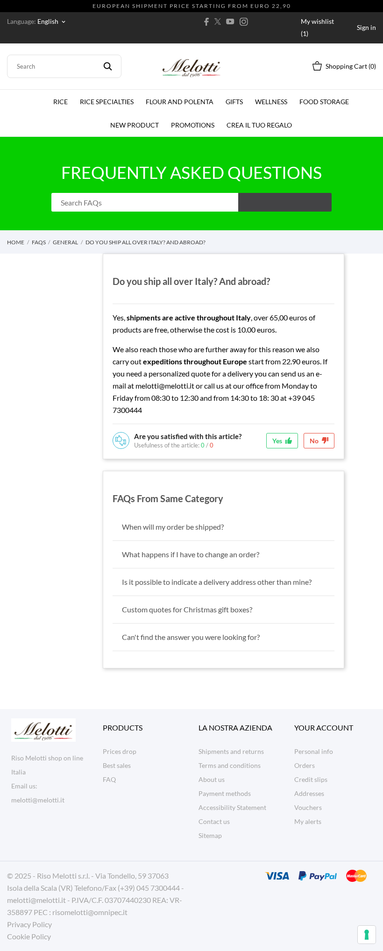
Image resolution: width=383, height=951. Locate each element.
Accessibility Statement (232, 807)
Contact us (214, 821)
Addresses (309, 793)
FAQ (109, 779)
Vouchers (308, 807)
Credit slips (310, 779)
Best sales (117, 765)
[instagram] (244, 21)
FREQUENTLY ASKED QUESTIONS (191, 172)
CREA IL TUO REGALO (260, 121)
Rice (60, 102)
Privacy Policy (29, 924)
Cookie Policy (29, 936)
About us (212, 779)
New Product (134, 125)
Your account (323, 727)
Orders (304, 765)
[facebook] (206, 21)
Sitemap (210, 835)
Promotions (192, 125)
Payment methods (225, 793)
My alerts (307, 821)
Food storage (324, 102)
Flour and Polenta (179, 102)
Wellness (271, 102)
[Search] (107, 66)
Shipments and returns (231, 751)
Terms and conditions (230, 765)
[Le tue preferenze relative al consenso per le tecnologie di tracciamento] (367, 935)
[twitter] (217, 21)
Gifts (234, 102)
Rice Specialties (107, 102)
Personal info (313, 751)
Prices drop (119, 751)
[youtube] (230, 21)
